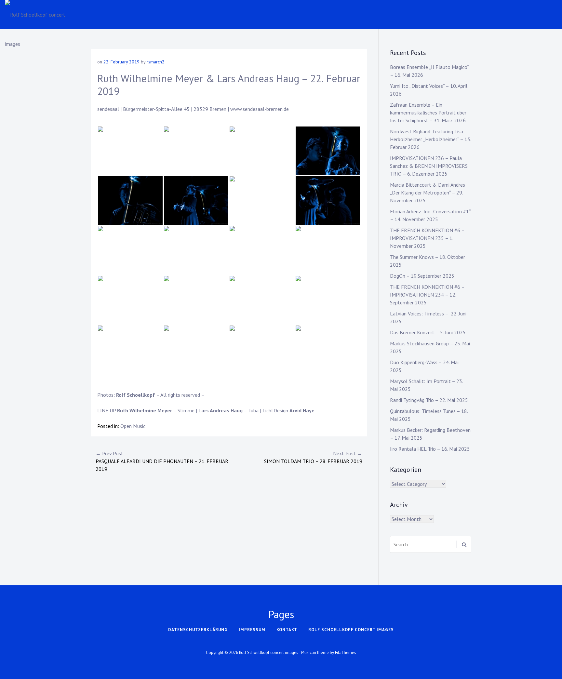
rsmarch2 (156, 62)
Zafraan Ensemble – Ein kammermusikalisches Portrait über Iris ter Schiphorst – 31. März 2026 (428, 112)
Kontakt (286, 629)
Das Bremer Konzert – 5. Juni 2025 (428, 332)
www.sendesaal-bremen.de (259, 109)
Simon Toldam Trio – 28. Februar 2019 (313, 457)
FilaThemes (345, 652)
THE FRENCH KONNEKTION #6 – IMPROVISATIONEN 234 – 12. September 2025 (427, 295)
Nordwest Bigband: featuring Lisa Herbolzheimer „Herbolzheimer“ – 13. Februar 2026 (430, 139)
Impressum (252, 629)
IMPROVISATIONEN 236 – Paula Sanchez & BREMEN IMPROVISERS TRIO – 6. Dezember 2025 (429, 166)
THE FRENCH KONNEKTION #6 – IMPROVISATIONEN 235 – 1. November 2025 (427, 238)
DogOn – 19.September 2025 (422, 276)
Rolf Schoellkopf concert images (351, 629)
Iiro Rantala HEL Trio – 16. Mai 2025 (430, 449)
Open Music (132, 426)
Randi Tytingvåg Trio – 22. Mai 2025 (429, 400)
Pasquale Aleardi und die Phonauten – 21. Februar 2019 (162, 461)
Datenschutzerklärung (198, 629)
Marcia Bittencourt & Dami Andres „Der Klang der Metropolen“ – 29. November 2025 (427, 192)
